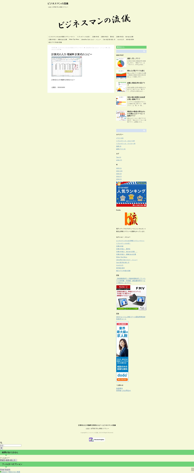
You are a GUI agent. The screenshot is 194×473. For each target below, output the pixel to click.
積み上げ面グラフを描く (136, 71)
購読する (121, 47)
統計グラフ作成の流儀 (55, 42)
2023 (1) (119, 168)
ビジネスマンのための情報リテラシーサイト (62, 36)
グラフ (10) (119, 138)
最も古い (13, 460)
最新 (7, 460)
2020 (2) (119, 174)
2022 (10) (119, 171)
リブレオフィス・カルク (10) (125, 141)
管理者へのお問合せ (123, 390)
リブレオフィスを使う (83, 36)
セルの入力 (120, 39)
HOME (53, 47)
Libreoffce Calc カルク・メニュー (91, 39)
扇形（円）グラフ (133, 58)
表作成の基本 (130, 39)
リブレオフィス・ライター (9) (125, 143)
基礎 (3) (118, 146)
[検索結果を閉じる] (1, 448)
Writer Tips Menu (74, 39)
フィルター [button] (5, 458)
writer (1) (119, 160)
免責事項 (119, 388)
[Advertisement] (133, 407)
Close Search (5, 470)
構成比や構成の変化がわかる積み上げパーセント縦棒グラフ (136, 114)
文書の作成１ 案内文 (107, 36)
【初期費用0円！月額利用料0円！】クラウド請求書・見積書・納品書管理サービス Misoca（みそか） (131, 281)
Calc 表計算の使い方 (109, 39)
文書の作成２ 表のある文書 (126, 36)
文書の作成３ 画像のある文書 (58, 39)
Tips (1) (118, 157)
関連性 (2, 460)
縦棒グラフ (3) (120, 149)
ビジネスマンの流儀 (57, 3)
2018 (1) (119, 179)
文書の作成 (95, 36)
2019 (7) (119, 176)
